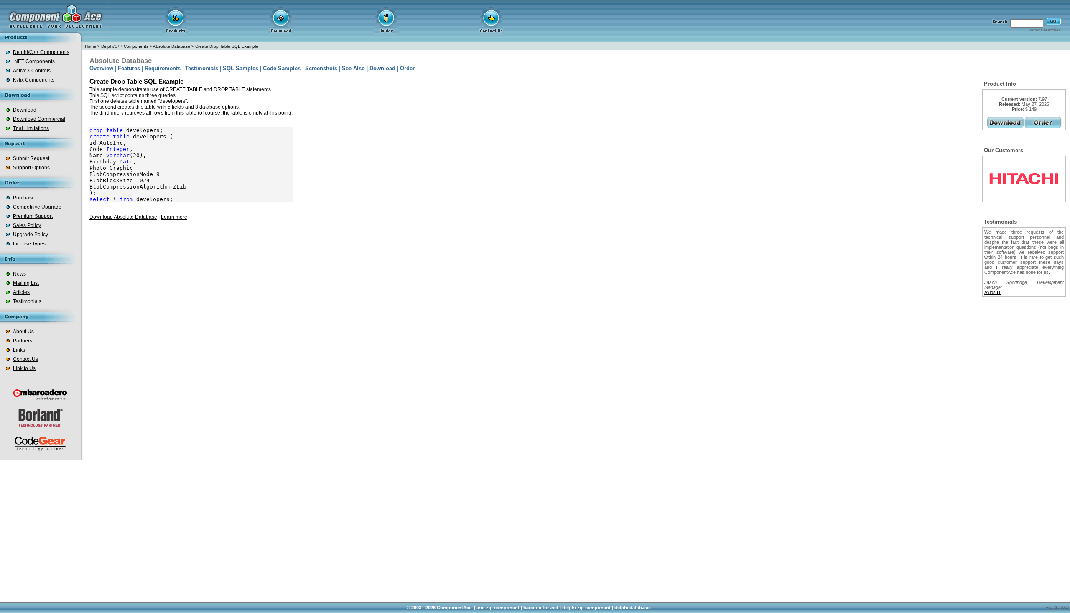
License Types (29, 244)
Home (90, 46)
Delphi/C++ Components (41, 52)
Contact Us (25, 359)
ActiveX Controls (32, 71)
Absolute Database (171, 46)
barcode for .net (540, 607)
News (19, 274)
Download (24, 110)
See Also (353, 68)
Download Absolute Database (123, 217)
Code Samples (282, 68)
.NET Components (34, 61)
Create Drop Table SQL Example (226, 46)
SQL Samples (240, 68)
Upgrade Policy (30, 235)
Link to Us (24, 368)
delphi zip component (586, 607)
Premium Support (33, 216)
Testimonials (27, 301)
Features (129, 68)
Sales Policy (27, 225)
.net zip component (498, 607)
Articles (21, 292)
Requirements (163, 68)
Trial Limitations (31, 128)
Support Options (31, 168)
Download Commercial (39, 119)
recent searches (1045, 30)
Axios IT (992, 292)
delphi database (632, 607)
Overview (101, 68)
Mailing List (26, 283)
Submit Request (31, 158)
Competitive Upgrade (37, 207)
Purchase (24, 198)
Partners (22, 341)
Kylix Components (33, 80)
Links (19, 350)
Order (407, 68)
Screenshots (321, 68)
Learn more (174, 217)
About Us (23, 332)
